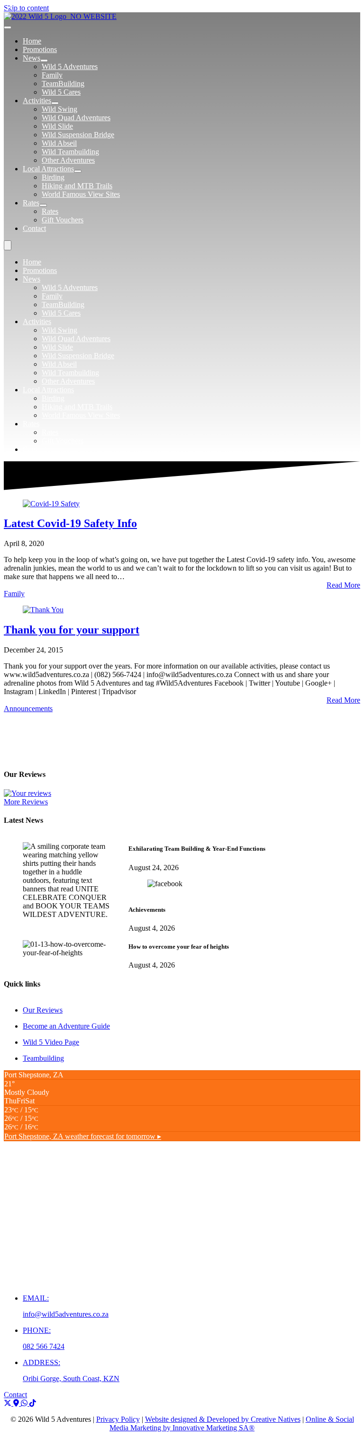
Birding (53, 398)
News (31, 279)
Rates (31, 424)
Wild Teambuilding (70, 373)
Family (52, 296)
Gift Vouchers (62, 441)
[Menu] (7, 27)
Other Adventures (68, 381)
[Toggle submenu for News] (44, 60)
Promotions (40, 270)
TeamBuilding (63, 304)
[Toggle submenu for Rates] (43, 205)
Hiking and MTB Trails (77, 407)
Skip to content (26, 8)
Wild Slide (57, 347)
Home (32, 262)
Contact (34, 449)
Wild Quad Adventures (76, 339)
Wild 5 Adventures (70, 287)
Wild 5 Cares (61, 313)
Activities (37, 321)
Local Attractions (48, 390)
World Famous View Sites (81, 415)
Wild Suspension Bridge (78, 356)
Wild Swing (59, 330)
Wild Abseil (59, 364)
